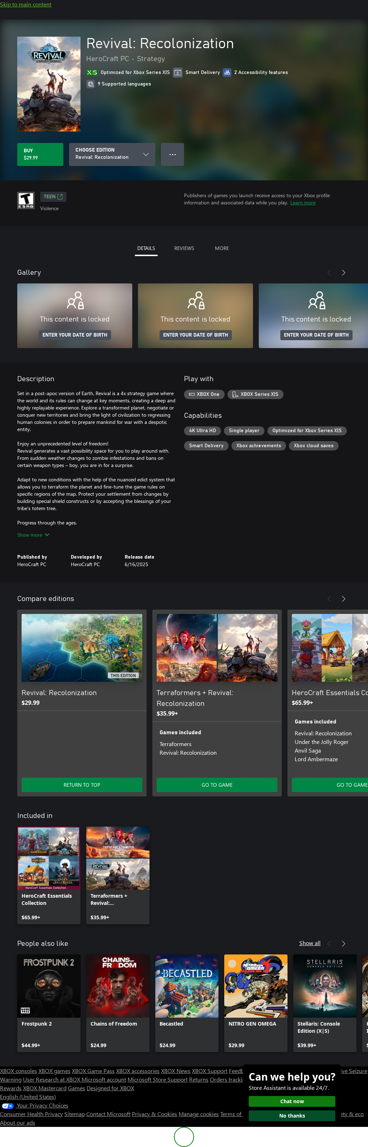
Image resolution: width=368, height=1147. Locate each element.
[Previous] (329, 273)
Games (76, 1088)
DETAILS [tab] (146, 248)
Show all (310, 943)
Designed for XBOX (110, 1088)
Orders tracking (229, 1079)
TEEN (50, 196)
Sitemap (74, 1114)
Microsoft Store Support (158, 1079)
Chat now (292, 1101)
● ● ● (172, 154)
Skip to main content (25, 4)
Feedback (240, 1070)
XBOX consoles (18, 1070)
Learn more (303, 202)
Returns (198, 1079)
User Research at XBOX (52, 1079)
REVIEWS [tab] (184, 248)
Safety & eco (348, 1114)
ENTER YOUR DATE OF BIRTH (74, 335)
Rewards (11, 1088)
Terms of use (236, 1114)
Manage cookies (199, 1114)
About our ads (17, 1122)
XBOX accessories (138, 1070)
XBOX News (175, 1070)
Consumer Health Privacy (31, 1114)
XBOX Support (209, 1070)
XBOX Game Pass (93, 1070)
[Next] (343, 273)
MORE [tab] (222, 248)
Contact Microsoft (108, 1114)
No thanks (292, 1115)
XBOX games (54, 1070)
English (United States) (28, 1096)
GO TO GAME (217, 784)
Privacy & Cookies (154, 1114)
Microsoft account (104, 1079)
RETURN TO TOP (82, 784)
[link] (48, 875)
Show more (29, 534)
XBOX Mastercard (44, 1088)
